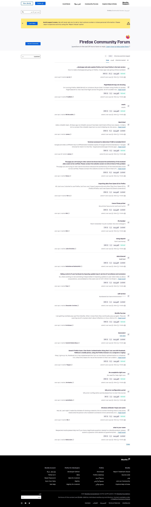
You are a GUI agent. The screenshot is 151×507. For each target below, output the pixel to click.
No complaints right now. (117, 372)
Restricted (121, 122)
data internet (121, 256)
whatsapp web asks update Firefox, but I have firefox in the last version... (100, 67)
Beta (78, 475)
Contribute (66, 4)
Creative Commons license (121, 499)
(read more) (121, 90)
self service (121, 294)
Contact (87, 503)
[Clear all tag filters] (106, 56)
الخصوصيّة (103, 503)
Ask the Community (33, 43)
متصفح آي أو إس (99, 481)
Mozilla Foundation (123, 494)
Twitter (29, 503)
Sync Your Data (50, 481)
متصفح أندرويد (100, 478)
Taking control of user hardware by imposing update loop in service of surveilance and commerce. (92, 274)
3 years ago (58, 365)
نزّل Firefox (40, 3)
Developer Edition (73, 472)
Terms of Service (114, 503)
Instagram (21, 503)
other (110, 56)
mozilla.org (126, 503)
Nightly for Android (73, 484)
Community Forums (91, 4)
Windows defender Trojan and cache (113, 408)
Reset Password (50, 478)
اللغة (40, 494)
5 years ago (58, 77)
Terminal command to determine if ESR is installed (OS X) (106, 142)
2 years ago (58, 420)
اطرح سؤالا (77, 4)
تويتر (128, 478)
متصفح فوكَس (100, 484)
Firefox (121, 77)
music (123, 104)
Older (128, 444)
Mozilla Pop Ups (120, 313)
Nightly (77, 481)
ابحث (22, 12)
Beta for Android (74, 478)
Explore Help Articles (109, 4)
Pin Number (121, 221)
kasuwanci (121, 333)
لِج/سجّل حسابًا (27, 3)
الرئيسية (127, 10)
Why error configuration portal (115, 390)
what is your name (119, 427)
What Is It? (52, 475)
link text (122, 336)
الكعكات (95, 503)
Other (115, 77)
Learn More (32, 23)
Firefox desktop (98, 475)
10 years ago (58, 154)
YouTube (25, 503)
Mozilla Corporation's (92, 494)
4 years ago (58, 97)
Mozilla (125, 459)
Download (100, 472)
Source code (126, 475)
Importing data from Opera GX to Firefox (111, 183)
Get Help (53, 484)
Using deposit (120, 239)
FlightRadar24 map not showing (114, 85)
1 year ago (58, 114)
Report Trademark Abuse (121, 472)
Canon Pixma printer (118, 203)
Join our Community (123, 481)
